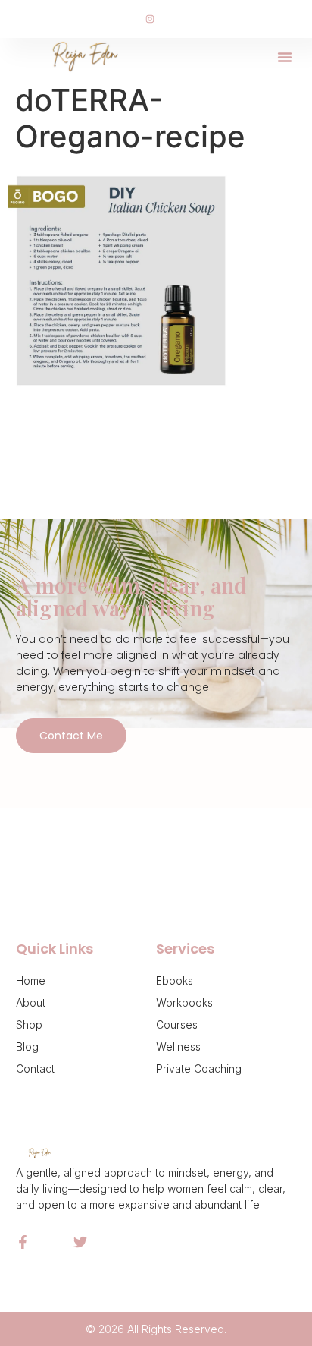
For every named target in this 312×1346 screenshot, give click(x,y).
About (30, 1002)
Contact (35, 1068)
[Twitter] (80, 1242)
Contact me (71, 735)
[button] (284, 57)
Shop (29, 1024)
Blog (27, 1046)
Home (30, 980)
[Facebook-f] (23, 1242)
